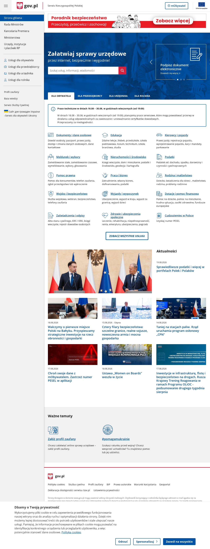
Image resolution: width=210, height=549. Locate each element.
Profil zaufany (11, 91)
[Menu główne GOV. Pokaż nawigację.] (5, 5)
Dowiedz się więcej (174, 69)
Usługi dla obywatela (21, 60)
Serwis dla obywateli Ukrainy (22, 113)
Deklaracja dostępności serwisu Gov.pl (69, 490)
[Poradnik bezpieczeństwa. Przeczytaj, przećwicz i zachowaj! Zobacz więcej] (127, 21)
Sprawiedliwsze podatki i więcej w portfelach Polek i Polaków (180, 269)
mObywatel (178, 6)
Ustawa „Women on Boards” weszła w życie (122, 375)
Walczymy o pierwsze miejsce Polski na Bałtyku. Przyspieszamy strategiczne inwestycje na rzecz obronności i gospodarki (71, 332)
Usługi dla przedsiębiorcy (23, 67)
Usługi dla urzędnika (20, 73)
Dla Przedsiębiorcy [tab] (90, 95)
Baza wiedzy (11, 98)
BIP (108, 484)
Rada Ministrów (13, 24)
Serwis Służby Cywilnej (16, 105)
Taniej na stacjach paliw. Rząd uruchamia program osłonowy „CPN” (177, 330)
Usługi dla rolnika (19, 80)
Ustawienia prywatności (107, 490)
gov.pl (59, 476)
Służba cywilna (76, 484)
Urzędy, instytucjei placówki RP (15, 46)
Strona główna (16, 18)
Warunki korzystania (145, 484)
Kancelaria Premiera (16, 31)
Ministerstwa (12, 37)
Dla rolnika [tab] (142, 95)
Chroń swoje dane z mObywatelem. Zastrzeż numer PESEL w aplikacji (70, 377)
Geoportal (164, 484)
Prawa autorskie (122, 484)
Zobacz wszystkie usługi (127, 236)
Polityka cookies (56, 484)
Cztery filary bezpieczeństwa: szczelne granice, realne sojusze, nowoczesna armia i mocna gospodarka (125, 332)
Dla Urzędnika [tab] (118, 95)
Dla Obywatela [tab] (61, 95)
